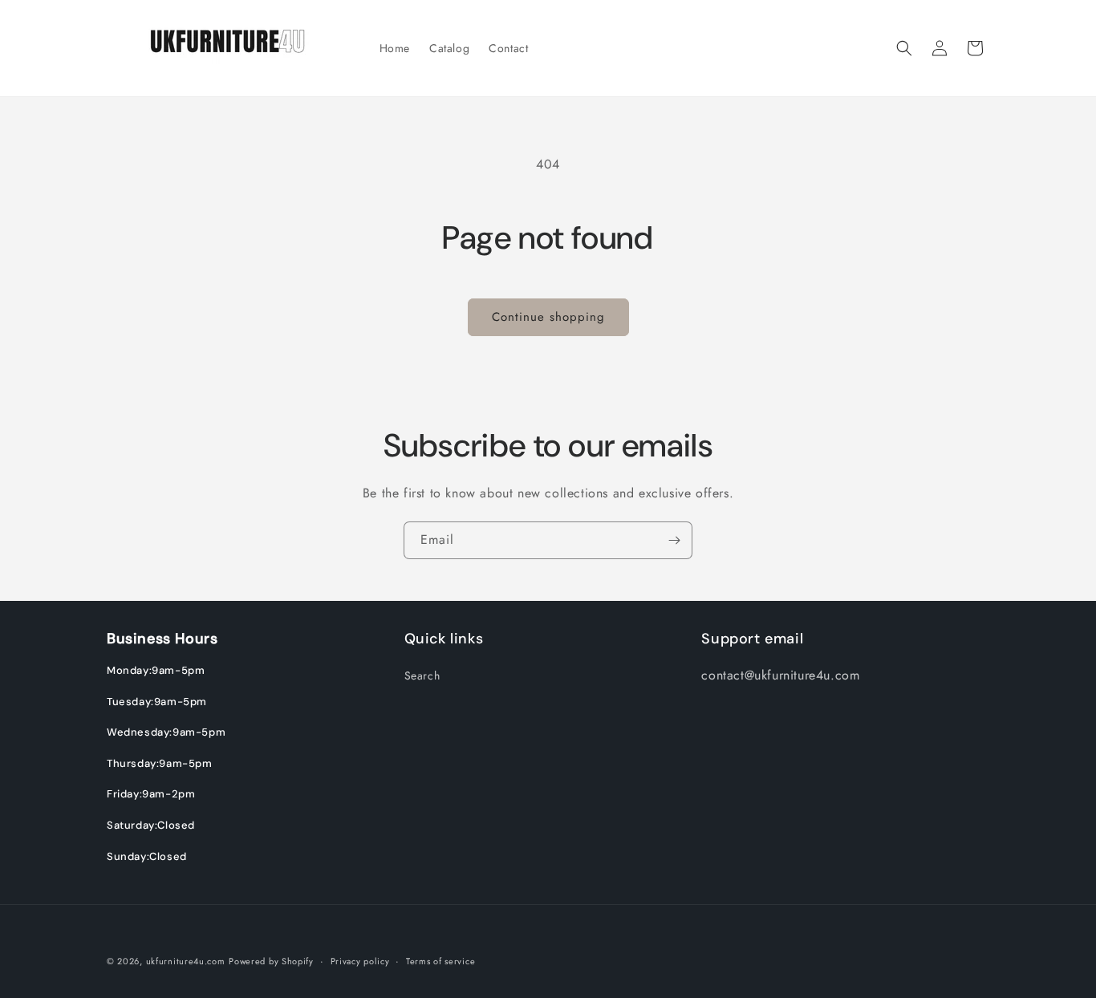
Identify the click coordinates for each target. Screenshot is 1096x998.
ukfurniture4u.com (185, 961)
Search (422, 675)
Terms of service (440, 960)
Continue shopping (548, 317)
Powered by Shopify (271, 961)
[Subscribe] (674, 540)
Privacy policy (360, 960)
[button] (904, 48)
